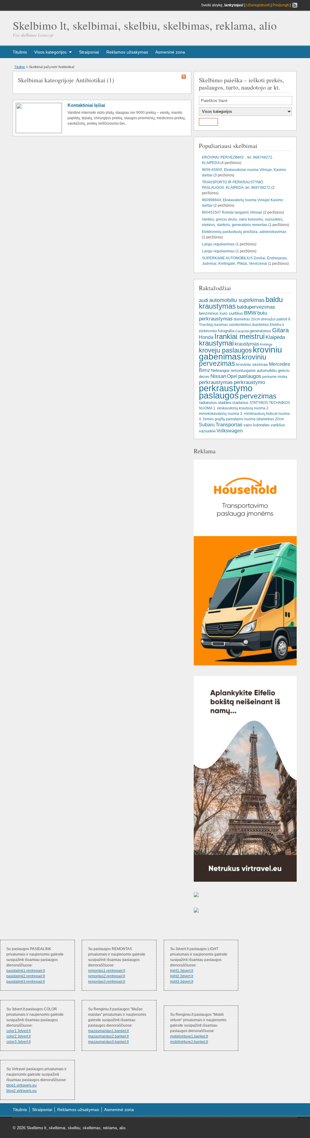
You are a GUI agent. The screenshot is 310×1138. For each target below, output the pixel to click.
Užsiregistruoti (258, 5)
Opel (232, 376)
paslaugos (249, 376)
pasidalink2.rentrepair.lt (25, 976)
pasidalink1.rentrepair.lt (25, 971)
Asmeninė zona (170, 52)
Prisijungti (280, 5)
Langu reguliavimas (218, 244)
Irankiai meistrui (239, 336)
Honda (206, 337)
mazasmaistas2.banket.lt (108, 1036)
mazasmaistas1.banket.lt (108, 1031)
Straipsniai (89, 52)
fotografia (226, 331)
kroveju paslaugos (225, 350)
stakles (224, 402)
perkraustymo (249, 382)
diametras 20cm (247, 319)
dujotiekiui (260, 325)
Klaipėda (275, 337)
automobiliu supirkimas (237, 300)
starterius (240, 402)
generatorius (260, 331)
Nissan (218, 376)
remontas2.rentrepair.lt (106, 976)
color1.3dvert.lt (18, 1031)
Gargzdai (242, 331)
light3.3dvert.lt (181, 981)
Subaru (207, 424)
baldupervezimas (256, 307)
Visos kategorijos (50, 52)
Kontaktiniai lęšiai (86, 105)
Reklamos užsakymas (127, 52)
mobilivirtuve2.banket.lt (189, 1042)
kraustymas (247, 343)
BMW (250, 313)
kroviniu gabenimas (240, 353)
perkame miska (274, 377)
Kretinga (266, 344)
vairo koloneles (256, 425)
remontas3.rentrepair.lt (106, 981)
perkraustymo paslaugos (225, 391)
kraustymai (216, 343)
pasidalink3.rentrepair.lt (25, 981)
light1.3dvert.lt (181, 971)
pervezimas (258, 396)
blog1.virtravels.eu (21, 1085)
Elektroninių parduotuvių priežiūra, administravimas (244, 232)
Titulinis (20, 52)
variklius (278, 425)
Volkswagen (229, 430)
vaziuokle (207, 431)
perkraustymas (216, 382)
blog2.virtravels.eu (21, 1091)
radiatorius (208, 402)
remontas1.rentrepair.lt (106, 971)
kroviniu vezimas (252, 364)
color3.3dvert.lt (18, 1042)
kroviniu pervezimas (232, 360)
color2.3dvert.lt (18, 1036)
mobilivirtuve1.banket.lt (189, 1036)
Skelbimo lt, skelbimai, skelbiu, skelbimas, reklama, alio (145, 25)
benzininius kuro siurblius (221, 313)
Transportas (229, 424)
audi (203, 300)
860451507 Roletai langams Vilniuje (232, 212)
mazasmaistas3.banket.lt (108, 1042)
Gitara (280, 330)
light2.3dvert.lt (181, 976)
